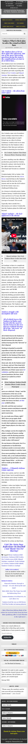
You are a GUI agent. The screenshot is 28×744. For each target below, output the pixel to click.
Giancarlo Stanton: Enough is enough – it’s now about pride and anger (14, 586)
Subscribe (7, 637)
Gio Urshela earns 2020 (10, 559)
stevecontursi (10, 47)
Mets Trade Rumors (9, 3)
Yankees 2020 (22, 38)
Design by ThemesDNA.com (14, 741)
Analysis (5, 38)
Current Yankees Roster (8, 26)
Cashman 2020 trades (16, 557)
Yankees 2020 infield (16, 563)
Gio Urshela (9, 38)
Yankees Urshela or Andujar (11, 565)
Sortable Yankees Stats (20, 20)
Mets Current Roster (10, 5)
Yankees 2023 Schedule (7, 20)
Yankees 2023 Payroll (20, 26)
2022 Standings (19, 5)
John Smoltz (16, 693)
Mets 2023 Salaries (19, 3)
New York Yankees (15, 38)
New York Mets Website (9, 1)
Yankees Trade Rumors (9, 23)
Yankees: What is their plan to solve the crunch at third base (14, 42)
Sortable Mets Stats (14, 7)
